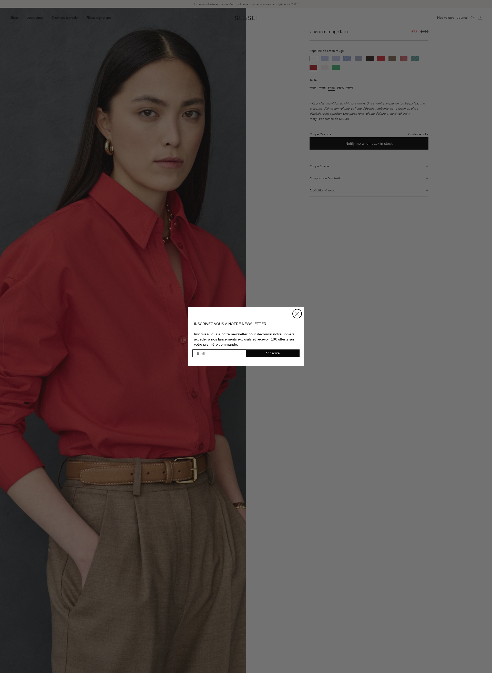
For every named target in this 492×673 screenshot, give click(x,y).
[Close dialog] (297, 313)
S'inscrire (273, 353)
